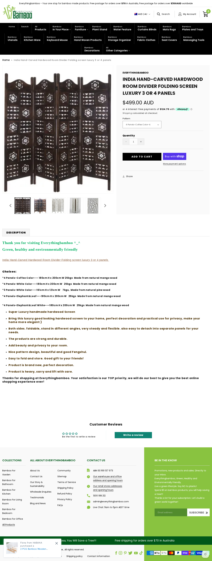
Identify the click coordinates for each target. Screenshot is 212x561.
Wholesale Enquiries (40, 491)
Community (64, 470)
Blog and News (38, 503)
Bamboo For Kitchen (8, 491)
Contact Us (36, 476)
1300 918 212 (99, 495)
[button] (164, 14)
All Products (8, 524)
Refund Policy (64, 493)
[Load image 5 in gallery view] (93, 206)
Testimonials (37, 497)
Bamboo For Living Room (12, 501)
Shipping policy (74, 556)
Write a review (133, 435)
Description (16, 232)
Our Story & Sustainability (37, 484)
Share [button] (129, 176)
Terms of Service (66, 482)
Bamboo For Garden (8, 472)
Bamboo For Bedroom (8, 511)
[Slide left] (10, 205)
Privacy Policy (64, 499)
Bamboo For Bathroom (8, 482)
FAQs (60, 505)
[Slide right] (105, 205)
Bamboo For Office (12, 518)
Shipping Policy (65, 487)
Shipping (127, 113)
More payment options (174, 163)
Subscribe (196, 512)
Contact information (98, 556)
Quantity (129, 135)
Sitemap (62, 476)
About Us (35, 470)
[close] (56, 543)
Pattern (126, 118)
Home (6, 60)
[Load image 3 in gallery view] (58, 206)
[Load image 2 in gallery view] (40, 206)
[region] (106, 3)
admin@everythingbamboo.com (111, 501)
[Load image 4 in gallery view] (75, 206)
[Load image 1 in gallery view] (23, 206)
